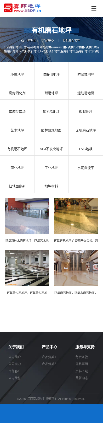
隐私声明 (81, 364)
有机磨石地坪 (71, 40)
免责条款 (81, 357)
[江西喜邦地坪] (46, 8)
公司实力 (14, 364)
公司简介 (14, 357)
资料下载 (81, 371)
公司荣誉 (14, 378)
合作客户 (14, 371)
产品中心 (48, 40)
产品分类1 (49, 357)
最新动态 (81, 378)
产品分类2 (49, 364)
